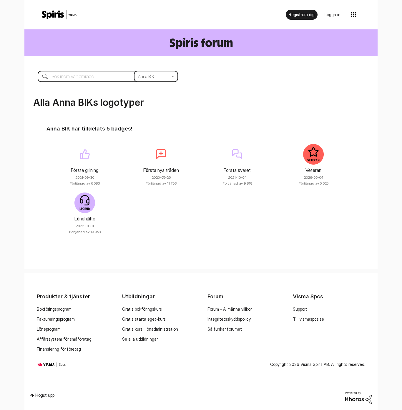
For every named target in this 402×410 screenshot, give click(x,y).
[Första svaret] (237, 154)
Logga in (332, 14)
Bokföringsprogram (54, 309)
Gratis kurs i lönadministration (150, 329)
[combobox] (103, 76)
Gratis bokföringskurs (142, 309)
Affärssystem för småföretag (64, 339)
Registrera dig (302, 14)
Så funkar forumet (224, 329)
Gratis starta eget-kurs (144, 319)
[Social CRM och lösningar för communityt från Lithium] (358, 397)
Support (300, 309)
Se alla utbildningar (140, 339)
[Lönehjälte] (84, 202)
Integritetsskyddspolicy (229, 319)
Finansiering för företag (59, 349)
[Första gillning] (84, 154)
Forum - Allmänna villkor (229, 309)
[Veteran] (313, 154)
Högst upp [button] (44, 395)
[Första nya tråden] (161, 154)
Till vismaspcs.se (308, 319)
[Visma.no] (59, 15)
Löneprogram (49, 329)
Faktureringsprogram (56, 319)
